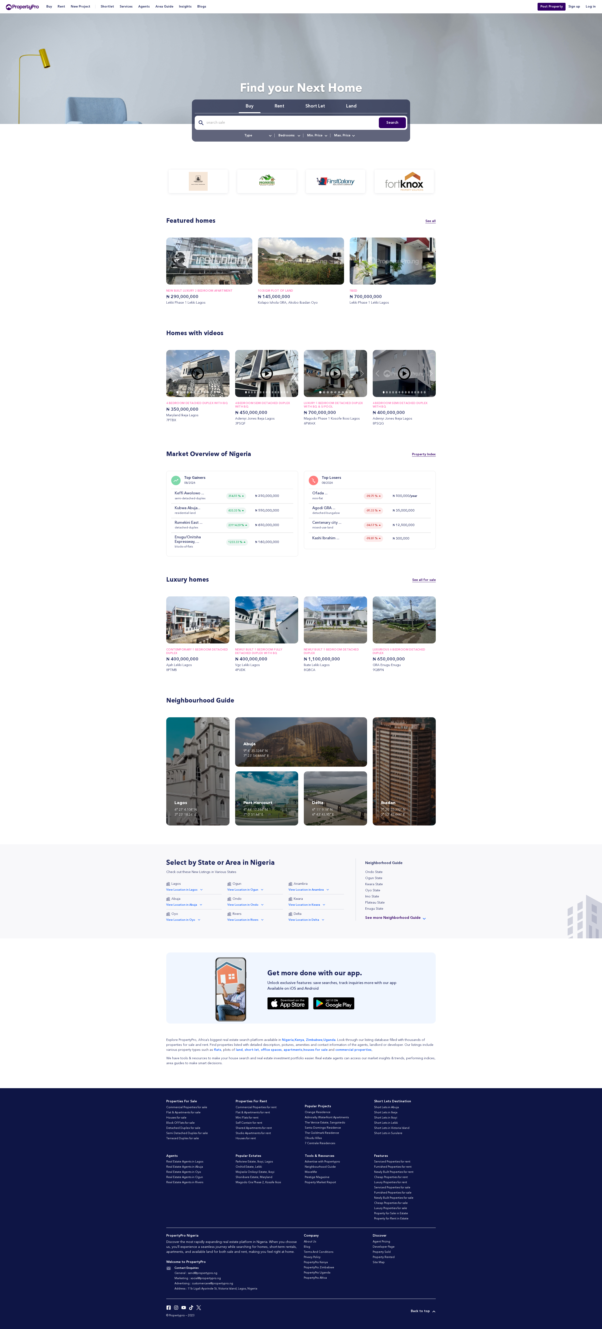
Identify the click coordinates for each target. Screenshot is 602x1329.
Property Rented (384, 1257)
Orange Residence (317, 1112)
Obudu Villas (313, 1138)
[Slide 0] (177, 392)
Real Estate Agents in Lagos (184, 1161)
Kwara (298, 899)
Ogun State (373, 878)
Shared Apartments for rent (254, 1128)
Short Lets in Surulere (388, 1133)
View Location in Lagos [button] (182, 890)
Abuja (175, 899)
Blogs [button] (201, 6)
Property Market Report (320, 1182)
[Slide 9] (208, 392)
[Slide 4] (191, 392)
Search (392, 123)
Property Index (424, 454)
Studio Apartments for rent (253, 1133)
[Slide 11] (215, 392)
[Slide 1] (181, 392)
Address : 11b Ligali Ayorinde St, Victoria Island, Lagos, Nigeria (215, 1288)
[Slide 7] (201, 392)
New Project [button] (80, 6)
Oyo (174, 914)
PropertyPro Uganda (317, 1272)
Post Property (551, 6)
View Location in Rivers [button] (242, 920)
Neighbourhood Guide (320, 1167)
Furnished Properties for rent (393, 1167)
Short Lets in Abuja (386, 1107)
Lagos (176, 883)
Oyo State (372, 890)
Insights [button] (185, 6)
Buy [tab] (249, 106)
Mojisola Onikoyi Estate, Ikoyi (255, 1172)
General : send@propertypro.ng (195, 1273)
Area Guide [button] (164, 6)
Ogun (237, 883)
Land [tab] (351, 106)
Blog (307, 1247)
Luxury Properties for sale (390, 1208)
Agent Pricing (381, 1241)
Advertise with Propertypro (322, 1161)
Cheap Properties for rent (391, 1177)
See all (430, 221)
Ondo (237, 899)
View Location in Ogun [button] (242, 890)
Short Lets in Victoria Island (391, 1128)
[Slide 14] (287, 392)
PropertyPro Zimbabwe (319, 1267)
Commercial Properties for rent (256, 1107)
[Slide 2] (184, 392)
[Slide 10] (211, 392)
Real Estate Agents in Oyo (183, 1172)
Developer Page (384, 1247)
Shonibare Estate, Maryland (254, 1177)
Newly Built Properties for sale (393, 1198)
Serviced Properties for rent (392, 1161)
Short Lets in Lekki (386, 1123)
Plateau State (375, 902)
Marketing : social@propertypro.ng (197, 1278)
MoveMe (311, 1172)
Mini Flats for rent (247, 1117)
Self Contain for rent (249, 1123)
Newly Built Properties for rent (393, 1172)
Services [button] (126, 6)
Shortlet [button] (107, 6)
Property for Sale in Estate (391, 1213)
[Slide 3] (188, 392)
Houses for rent (246, 1138)
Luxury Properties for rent (390, 1182)
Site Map (379, 1262)
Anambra (301, 883)
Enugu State (374, 908)
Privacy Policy (312, 1257)
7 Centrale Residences (320, 1143)
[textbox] (257, 135)
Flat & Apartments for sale (183, 1112)
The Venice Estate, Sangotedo (325, 1122)
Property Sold (382, 1252)
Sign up (574, 6)
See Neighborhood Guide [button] (393, 918)
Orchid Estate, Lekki (249, 1167)
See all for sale (424, 580)
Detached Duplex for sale (183, 1128)
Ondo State (374, 872)
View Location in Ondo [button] (242, 905)
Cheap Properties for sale (391, 1203)
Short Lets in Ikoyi (385, 1117)
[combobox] (257, 135)
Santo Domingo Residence (323, 1128)
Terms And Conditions (318, 1252)
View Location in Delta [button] (304, 920)
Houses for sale (176, 1117)
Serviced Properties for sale (392, 1187)
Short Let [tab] (315, 106)
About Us (310, 1241)
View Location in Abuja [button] (181, 905)
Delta (297, 914)
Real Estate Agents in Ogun (184, 1177)
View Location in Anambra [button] (306, 890)
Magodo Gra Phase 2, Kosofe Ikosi (258, 1182)
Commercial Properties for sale (186, 1107)
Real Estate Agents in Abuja (184, 1167)
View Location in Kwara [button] (304, 905)
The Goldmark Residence (322, 1133)
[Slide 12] (218, 392)
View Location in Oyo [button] (180, 920)
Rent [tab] (279, 106)
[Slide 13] (284, 392)
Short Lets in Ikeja (385, 1112)
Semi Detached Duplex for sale (187, 1133)
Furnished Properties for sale (393, 1192)
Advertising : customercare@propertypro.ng (203, 1283)
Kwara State (374, 884)
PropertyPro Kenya (316, 1262)
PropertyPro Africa (315, 1278)
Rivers (237, 914)
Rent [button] (61, 6)
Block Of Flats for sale (180, 1123)
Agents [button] (144, 6)
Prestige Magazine (317, 1177)
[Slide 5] (194, 392)
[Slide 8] (205, 392)
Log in (591, 6)
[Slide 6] (198, 392)
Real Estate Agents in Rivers (184, 1182)
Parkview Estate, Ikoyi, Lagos (254, 1161)
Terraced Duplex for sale (182, 1138)
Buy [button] (49, 6)
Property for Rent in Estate (391, 1218)
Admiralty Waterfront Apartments (327, 1117)
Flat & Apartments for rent (253, 1112)
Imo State (372, 896)
